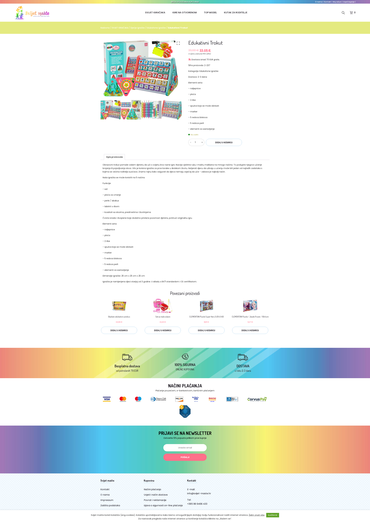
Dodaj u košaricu (224, 142)
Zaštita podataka (110, 505)
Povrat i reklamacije (155, 500)
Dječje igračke (138, 27)
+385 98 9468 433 (197, 504)
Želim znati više (256, 515)
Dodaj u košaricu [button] (119, 330)
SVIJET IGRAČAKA (155, 12)
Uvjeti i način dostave (156, 494)
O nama (319, 2)
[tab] (114, 157)
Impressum (106, 500)
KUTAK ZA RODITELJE (235, 12)
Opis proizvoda (114, 157)
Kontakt (328, 2)
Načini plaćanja (152, 489)
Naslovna (105, 27)
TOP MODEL (210, 12)
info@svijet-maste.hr (199, 493)
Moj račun (337, 2)
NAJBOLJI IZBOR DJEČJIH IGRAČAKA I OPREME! (185, 1)
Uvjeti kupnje (349, 2)
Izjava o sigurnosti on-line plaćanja (163, 505)
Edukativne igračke (156, 27)
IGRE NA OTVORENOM (184, 12)
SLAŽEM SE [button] (272, 515)
